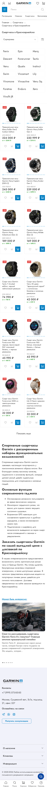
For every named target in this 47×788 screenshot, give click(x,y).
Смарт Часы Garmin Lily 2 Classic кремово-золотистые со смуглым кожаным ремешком (36, 403)
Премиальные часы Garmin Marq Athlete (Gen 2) (35, 232)
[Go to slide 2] (5, 122)
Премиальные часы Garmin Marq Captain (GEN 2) (11, 181)
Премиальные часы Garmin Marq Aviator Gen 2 (35, 181)
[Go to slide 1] (3, 122)
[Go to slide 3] (7, 122)
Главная (5, 22)
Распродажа (7, 16)
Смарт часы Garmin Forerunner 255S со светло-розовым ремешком (10, 402)
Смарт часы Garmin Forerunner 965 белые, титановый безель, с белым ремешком (35, 345)
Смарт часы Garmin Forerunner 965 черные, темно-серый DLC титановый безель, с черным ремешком (10, 346)
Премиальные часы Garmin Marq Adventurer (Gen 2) (10, 232)
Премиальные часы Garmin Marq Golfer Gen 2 (35, 129)
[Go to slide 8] (19, 122)
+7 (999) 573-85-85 (11, 692)
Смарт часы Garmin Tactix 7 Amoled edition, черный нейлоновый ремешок (11, 285)
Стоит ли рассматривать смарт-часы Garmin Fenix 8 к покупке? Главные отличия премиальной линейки (21, 636)
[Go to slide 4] (10, 122)
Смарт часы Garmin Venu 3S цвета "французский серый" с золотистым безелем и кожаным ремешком (36, 287)
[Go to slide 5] (12, 122)
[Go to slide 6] (14, 122)
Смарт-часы (29, 16)
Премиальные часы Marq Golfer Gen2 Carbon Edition (10, 129)
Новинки (18, 16)
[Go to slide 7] (17, 122)
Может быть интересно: (14, 599)
